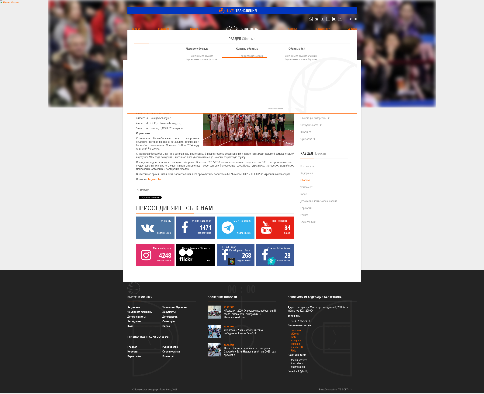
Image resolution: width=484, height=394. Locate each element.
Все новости (307, 166)
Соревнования (171, 351)
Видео (166, 326)
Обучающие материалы (313, 118)
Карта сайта (134, 356)
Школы (304, 132)
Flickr (293, 350)
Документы (169, 311)
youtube (334, 19)
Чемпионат (306, 187)
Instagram (296, 340)
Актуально (133, 307)
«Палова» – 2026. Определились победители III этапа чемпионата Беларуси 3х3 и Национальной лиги (250, 314)
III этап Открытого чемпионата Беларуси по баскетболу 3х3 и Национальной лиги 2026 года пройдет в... (250, 351)
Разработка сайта (328, 389)
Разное (304, 215)
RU (350, 19)
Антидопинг (134, 321)
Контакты (168, 356)
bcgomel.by (154, 179)
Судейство (306, 139)
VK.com (295, 333)
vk (316, 19)
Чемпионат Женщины (139, 311)
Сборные (305, 180)
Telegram (295, 343)
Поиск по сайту (311, 19)
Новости (132, 351)
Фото (130, 326)
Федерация (306, 173)
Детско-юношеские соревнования (318, 201)
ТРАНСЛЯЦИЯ (242, 11)
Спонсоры (168, 321)
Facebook (296, 330)
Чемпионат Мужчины (174, 307)
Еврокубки (306, 208)
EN (355, 19)
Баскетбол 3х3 (308, 221)
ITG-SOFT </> (345, 389)
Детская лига (170, 316)
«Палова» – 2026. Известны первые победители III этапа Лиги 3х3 (244, 331)
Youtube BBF (297, 347)
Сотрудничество (309, 125)
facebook (322, 19)
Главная (132, 346)
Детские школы (136, 316)
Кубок (303, 194)
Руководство (170, 346)
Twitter (294, 337)
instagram (340, 19)
